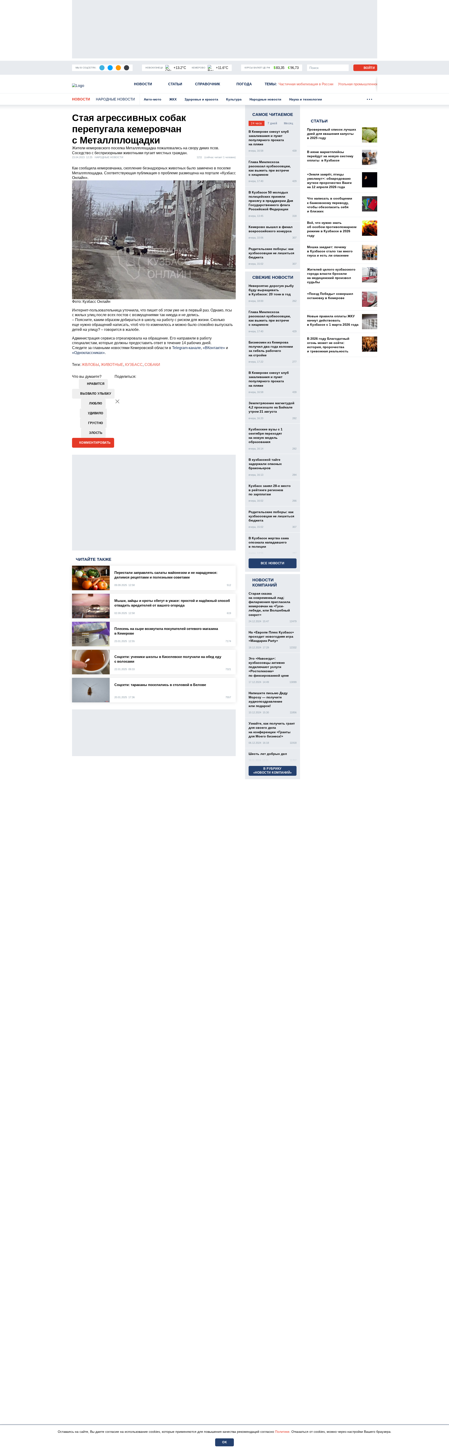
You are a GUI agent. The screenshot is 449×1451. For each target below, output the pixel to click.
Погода (244, 84)
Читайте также (93, 559)
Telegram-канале (186, 348)
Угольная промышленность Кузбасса (325, 84)
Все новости (272, 563)
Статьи (175, 84)
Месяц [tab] (288, 123)
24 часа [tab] (256, 123)
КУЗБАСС (134, 365)
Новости (143, 84)
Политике (282, 1431)
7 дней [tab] (272, 123)
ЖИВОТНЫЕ (112, 365)
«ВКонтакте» (214, 348)
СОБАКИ (152, 365)
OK (224, 1442)
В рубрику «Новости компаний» (272, 770)
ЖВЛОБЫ (90, 365)
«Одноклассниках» (88, 353)
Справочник (207, 84)
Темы (271, 84)
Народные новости (115, 99)
